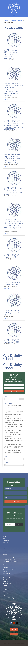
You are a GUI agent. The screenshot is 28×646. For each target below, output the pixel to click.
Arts (4, 602)
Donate (5, 579)
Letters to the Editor (8, 569)
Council (4, 545)
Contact (5, 551)
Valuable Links (6, 600)
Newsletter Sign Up (7, 583)
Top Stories (5, 567)
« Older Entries (6, 351)
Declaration (6, 542)
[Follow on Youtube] (14, 623)
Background (6, 540)
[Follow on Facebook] (11, 623)
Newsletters (14, 59)
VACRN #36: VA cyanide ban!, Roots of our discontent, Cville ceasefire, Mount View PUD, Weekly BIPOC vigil (14, 224)
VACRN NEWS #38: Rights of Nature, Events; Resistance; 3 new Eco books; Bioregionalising (13, 158)
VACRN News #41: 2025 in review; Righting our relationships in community (12, 54)
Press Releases (6, 573)
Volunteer (5, 581)
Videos (4, 591)
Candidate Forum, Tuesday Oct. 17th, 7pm (12, 312)
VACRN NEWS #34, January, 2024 (12, 256)
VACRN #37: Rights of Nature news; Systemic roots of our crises (13, 191)
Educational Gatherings (8, 598)
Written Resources (7, 593)
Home (4, 536)
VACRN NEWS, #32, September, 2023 (12, 341)
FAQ (4, 596)
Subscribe (19, 524)
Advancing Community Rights (10, 561)
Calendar (5, 571)
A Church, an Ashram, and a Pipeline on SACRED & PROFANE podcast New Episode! (13, 440)
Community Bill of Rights (9, 557)
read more (6, 62)
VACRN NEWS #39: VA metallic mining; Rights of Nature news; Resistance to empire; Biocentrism (14, 125)
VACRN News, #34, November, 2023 (12, 283)
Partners (5, 547)
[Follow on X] (17, 623)
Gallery (4, 549)
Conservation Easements (9, 559)
